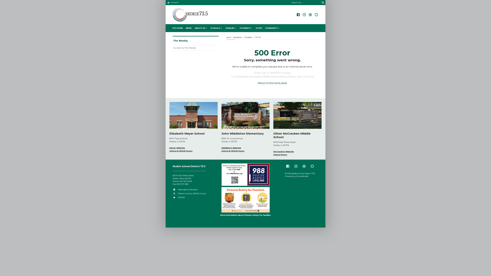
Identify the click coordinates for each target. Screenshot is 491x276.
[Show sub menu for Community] (278, 28)
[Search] (322, 2)
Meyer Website (177, 148)
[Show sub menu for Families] (235, 28)
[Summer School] (316, 15)
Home (228, 37)
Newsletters (237, 37)
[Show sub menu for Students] (251, 28)
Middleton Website (231, 148)
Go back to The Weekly (184, 48)
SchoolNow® (302, 176)
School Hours (280, 154)
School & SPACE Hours (180, 151)
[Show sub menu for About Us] (206, 28)
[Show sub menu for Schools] (221, 28)
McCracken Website (283, 151)
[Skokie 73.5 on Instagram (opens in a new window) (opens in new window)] (304, 15)
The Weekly (248, 37)
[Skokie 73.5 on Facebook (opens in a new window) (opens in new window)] (298, 15)
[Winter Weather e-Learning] (310, 15)
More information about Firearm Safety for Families (245, 215)
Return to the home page (272, 83)
